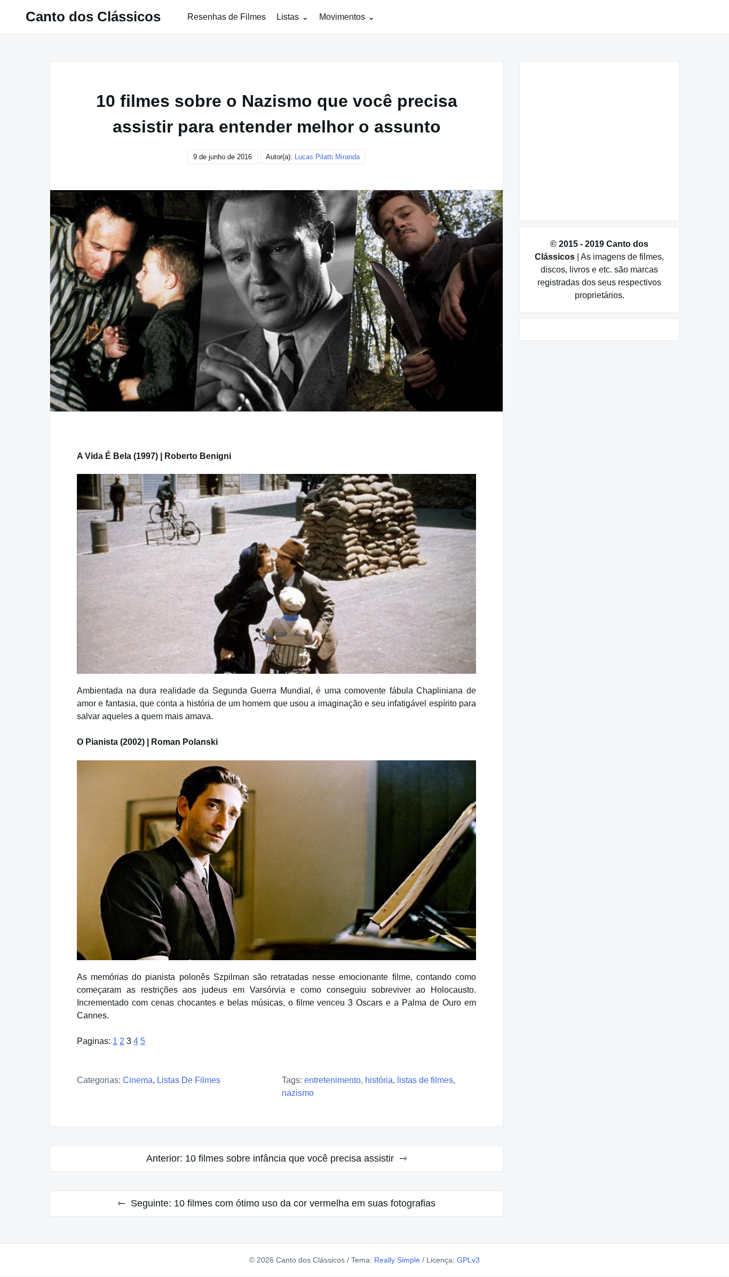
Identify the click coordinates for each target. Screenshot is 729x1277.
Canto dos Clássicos (93, 17)
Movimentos (342, 16)
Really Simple (397, 1260)
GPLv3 (468, 1260)
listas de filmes (425, 1080)
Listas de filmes (188, 1080)
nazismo (298, 1092)
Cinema (138, 1080)
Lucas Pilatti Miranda (327, 157)
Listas (287, 16)
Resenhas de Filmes (226, 16)
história (379, 1080)
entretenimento (332, 1080)
